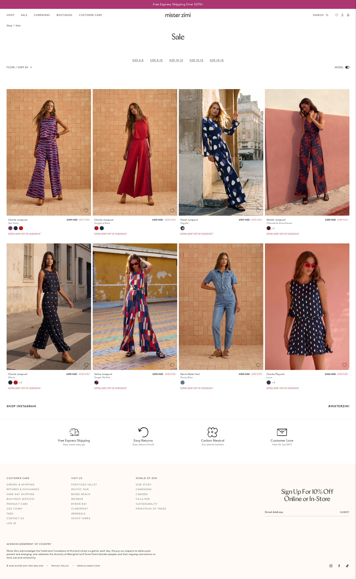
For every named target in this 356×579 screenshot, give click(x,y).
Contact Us (15, 518)
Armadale (78, 513)
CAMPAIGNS (42, 15)
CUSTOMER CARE (90, 15)
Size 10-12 (176, 60)
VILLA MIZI (143, 499)
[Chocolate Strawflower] (268, 228)
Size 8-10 (156, 60)
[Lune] (268, 382)
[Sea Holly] (10, 228)
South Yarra (80, 518)
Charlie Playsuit (276, 376)
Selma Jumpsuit (103, 376)
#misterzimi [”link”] (338, 406)
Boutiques (65, 15)
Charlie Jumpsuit (18, 221)
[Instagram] (331, 566)
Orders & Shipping (21, 484)
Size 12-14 (196, 60)
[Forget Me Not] (96, 382)
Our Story (144, 484)
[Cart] (348, 15)
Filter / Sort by (18, 67)
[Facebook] (339, 566)
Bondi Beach (81, 494)
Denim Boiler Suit (190, 376)
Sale (24, 15)
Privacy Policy (60, 566)
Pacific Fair (80, 489)
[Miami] (15, 228)
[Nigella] (182, 228)
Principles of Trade (151, 508)
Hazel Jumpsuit (189, 221)
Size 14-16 (217, 60)
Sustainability (147, 503)
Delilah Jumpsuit (279, 221)
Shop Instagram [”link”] (21, 406)
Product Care (17, 503)
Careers (142, 494)
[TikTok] (347, 566)
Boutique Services (21, 499)
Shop (10, 15)
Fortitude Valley (84, 484)
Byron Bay (79, 503)
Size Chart (15, 508)
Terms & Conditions (88, 566)
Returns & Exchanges (23, 489)
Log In (11, 523)
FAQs (10, 513)
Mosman (77, 499)
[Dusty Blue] (182, 382)
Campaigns (144, 489)
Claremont (79, 508)
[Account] (342, 15)
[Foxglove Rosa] (21, 228)
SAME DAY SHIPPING (20, 494)
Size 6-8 (138, 60)
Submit (344, 512)
